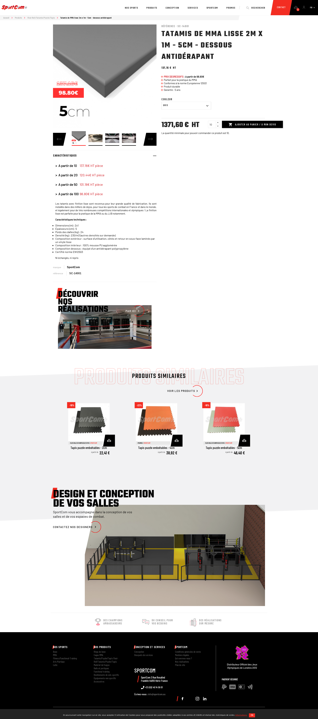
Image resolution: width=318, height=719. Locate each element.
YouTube (189, 698)
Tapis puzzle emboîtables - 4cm (156, 448)
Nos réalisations (182, 661)
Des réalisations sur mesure (210, 622)
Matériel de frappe (102, 664)
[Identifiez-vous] (304, 7)
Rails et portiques (101, 668)
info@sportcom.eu (156, 694)
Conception (139, 651)
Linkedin (204, 698)
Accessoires (99, 681)
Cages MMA (98, 655)
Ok (252, 715)
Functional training (102, 671)
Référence (58, 273)
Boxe (55, 651)
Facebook (182, 698)
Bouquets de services (143, 655)
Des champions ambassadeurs (113, 622)
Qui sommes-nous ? (183, 658)
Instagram (197, 698)
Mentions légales (182, 655)
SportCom (73, 267)
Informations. (241, 715)
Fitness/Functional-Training (65, 658)
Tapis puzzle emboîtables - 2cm (89, 448)
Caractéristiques (65, 156)
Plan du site (180, 664)
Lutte (55, 664)
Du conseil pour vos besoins (162, 622)
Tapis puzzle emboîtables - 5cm (224, 448)
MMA (55, 655)
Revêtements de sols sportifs (106, 674)
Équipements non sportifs (105, 678)
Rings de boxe (100, 651)
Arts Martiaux (59, 661)
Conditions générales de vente (188, 651)
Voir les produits (183, 390)
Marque (57, 267)
